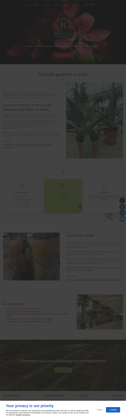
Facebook (26, 415)
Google (19, 415)
